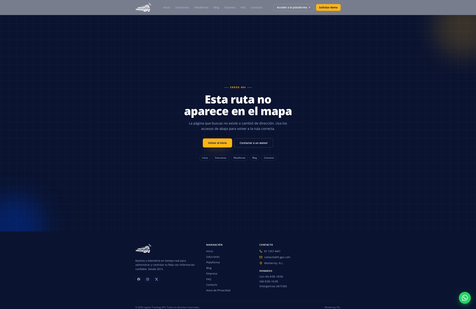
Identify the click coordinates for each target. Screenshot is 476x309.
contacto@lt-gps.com (277, 257)
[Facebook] (138, 279)
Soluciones (182, 7)
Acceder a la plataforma (292, 7)
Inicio (166, 7)
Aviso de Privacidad (218, 290)
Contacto (257, 7)
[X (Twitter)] (156, 279)
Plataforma (201, 7)
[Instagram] (147, 279)
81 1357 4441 (272, 251)
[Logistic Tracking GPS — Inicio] (143, 7)
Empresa (229, 7)
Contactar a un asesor (254, 143)
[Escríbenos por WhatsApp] (465, 298)
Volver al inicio (217, 143)
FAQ (243, 7)
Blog (216, 7)
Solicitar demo (328, 7)
